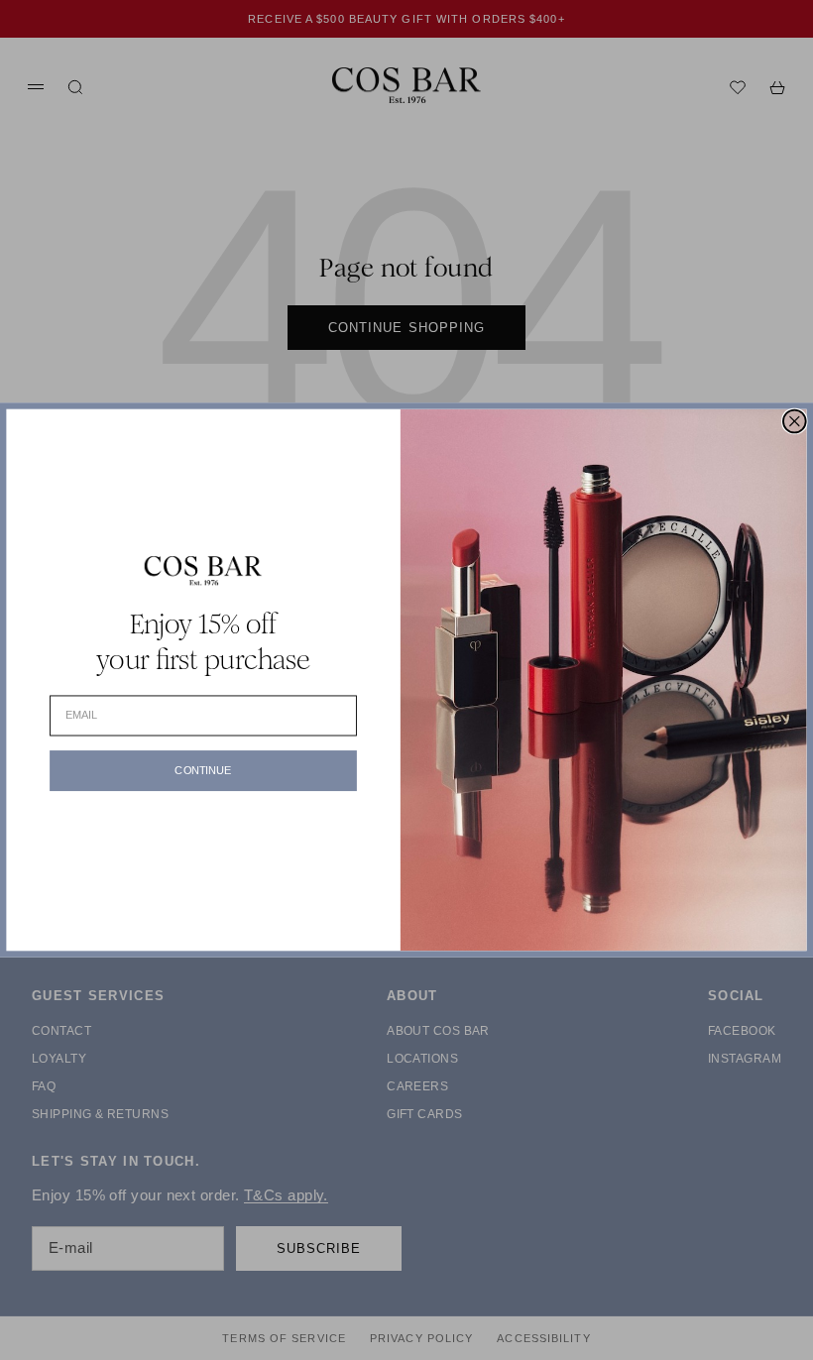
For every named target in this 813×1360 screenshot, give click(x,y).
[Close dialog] (794, 421)
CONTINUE (202, 770)
